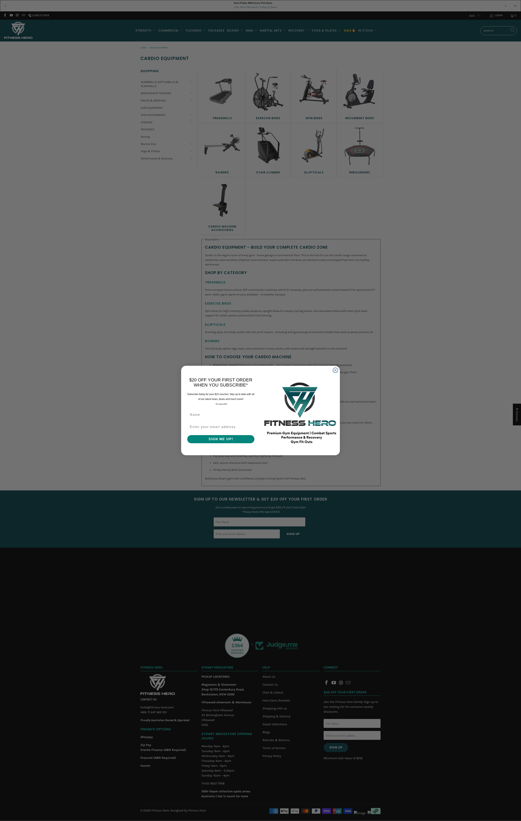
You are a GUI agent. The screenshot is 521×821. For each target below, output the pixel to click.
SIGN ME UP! (221, 439)
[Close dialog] (335, 370)
